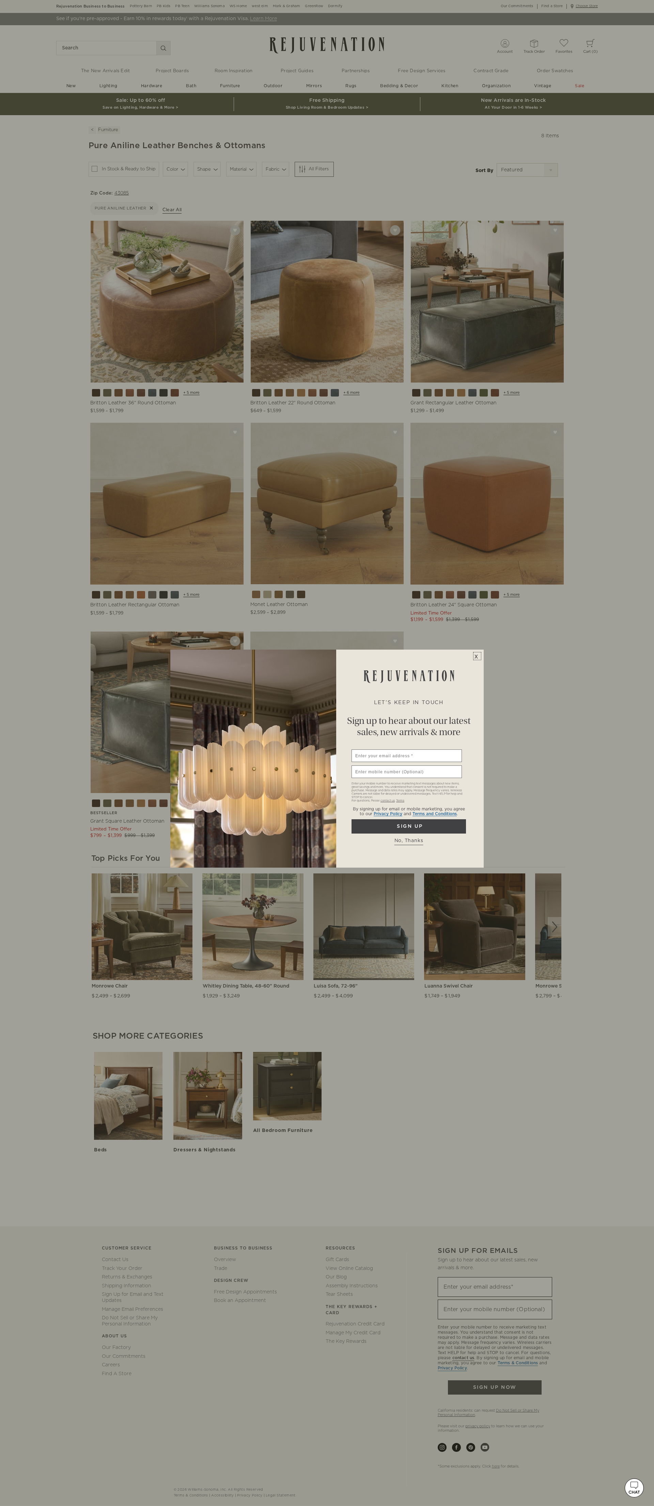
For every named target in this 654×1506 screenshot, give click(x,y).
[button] (634, 1487)
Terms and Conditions (434, 814)
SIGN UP (409, 826)
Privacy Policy (388, 814)
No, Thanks (408, 840)
